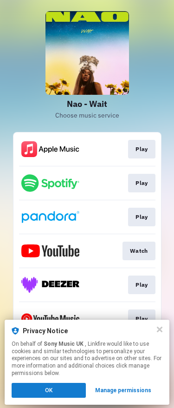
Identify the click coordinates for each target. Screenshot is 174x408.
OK (48, 390)
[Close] (159, 329)
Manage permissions (123, 390)
